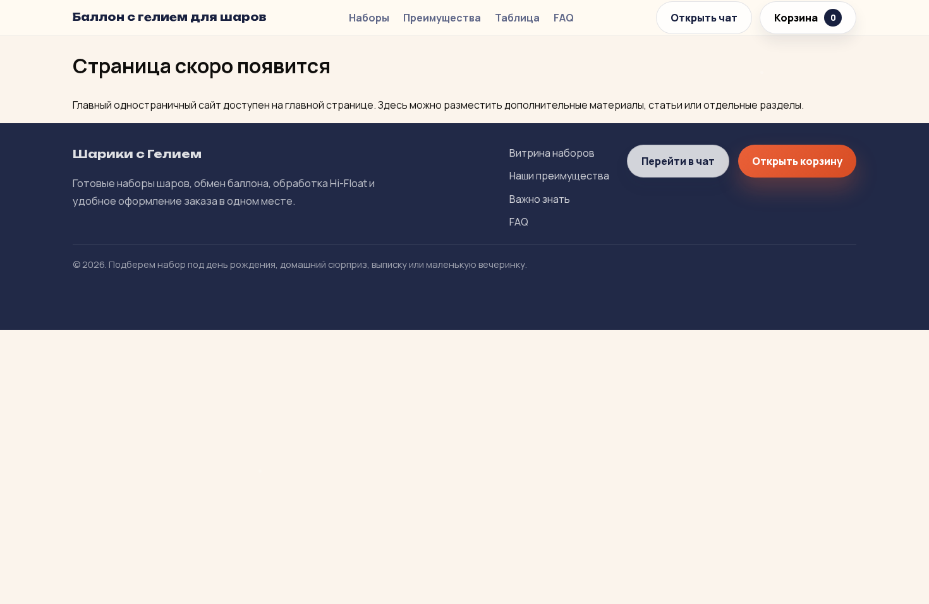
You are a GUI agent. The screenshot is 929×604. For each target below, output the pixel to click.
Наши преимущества (559, 176)
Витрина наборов (552, 153)
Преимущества (442, 18)
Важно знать (539, 199)
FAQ (564, 18)
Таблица (517, 18)
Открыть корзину (797, 161)
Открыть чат (704, 18)
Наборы (369, 18)
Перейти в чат (678, 161)
